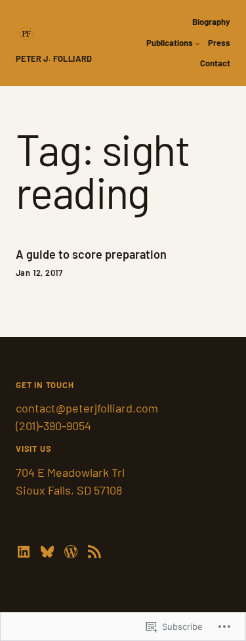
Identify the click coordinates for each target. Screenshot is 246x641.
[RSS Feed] (94, 552)
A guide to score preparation (91, 254)
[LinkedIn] (23, 552)
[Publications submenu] (197, 43)
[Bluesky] (47, 552)
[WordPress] (71, 552)
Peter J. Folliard (54, 58)
